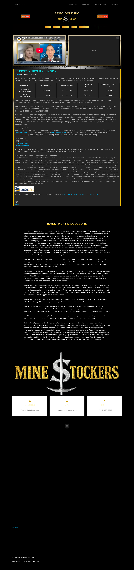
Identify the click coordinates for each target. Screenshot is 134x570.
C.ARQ (17, 74)
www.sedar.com (21, 132)
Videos (56, 27)
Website (65, 27)
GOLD (17, 204)
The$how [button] (114, 4)
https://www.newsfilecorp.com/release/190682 (80, 194)
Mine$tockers (20, 4)
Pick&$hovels (100, 4)
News (74, 27)
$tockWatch (72, 4)
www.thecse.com (21, 135)
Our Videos (84, 27)
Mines (48, 27)
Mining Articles (17, 527)
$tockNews (86, 4)
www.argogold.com (58, 132)
